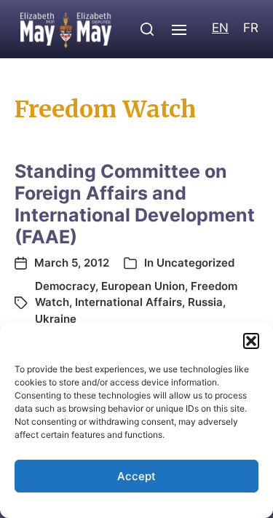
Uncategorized (195, 263)
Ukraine (55, 319)
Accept (136, 476)
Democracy (65, 286)
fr (250, 27)
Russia (205, 302)
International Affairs (128, 302)
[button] (251, 341)
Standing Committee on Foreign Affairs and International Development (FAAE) (135, 204)
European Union (143, 286)
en (220, 27)
